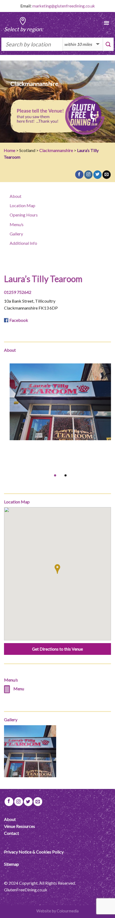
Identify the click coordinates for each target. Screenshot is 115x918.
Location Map (22, 205)
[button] (57, 569)
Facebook (18, 320)
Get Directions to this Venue (57, 649)
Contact (11, 833)
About (15, 196)
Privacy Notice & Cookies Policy (34, 851)
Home (9, 150)
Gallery (16, 233)
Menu (18, 688)
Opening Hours (24, 214)
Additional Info (23, 243)
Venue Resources (19, 826)
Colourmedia (68, 911)
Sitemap (11, 864)
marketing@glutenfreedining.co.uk (63, 5)
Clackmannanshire (56, 150)
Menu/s (17, 224)
